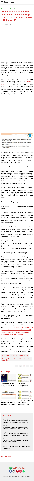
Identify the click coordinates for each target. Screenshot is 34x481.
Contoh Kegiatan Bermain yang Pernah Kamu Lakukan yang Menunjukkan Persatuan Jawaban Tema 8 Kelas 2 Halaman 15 (8, 402)
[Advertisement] (17, 43)
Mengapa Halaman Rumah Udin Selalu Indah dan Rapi (15, 359)
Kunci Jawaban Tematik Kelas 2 (10, 9)
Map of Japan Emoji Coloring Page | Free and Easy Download (16, 447)
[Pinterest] (17, 471)
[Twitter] (13, 471)
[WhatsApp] (23, 471)
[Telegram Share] (27, 366)
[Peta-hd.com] (17, 468)
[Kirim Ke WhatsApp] (31, 366)
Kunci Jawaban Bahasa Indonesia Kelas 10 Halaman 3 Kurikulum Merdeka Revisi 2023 (15, 434)
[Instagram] (20, 471)
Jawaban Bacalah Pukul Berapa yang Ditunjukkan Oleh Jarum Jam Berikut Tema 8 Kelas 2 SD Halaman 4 (25, 402)
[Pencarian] (32, 2)
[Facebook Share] (16, 366)
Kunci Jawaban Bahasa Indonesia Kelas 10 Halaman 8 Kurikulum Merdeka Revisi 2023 (15, 421)
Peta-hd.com (9, 2)
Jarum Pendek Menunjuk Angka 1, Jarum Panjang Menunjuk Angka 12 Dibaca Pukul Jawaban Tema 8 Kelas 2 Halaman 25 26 (25, 385)
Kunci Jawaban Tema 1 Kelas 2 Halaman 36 (15, 355)
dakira (6, 23)
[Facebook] (10, 471)
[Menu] (2, 2)
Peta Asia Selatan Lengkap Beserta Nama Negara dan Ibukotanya (15, 440)
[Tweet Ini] (20, 366)
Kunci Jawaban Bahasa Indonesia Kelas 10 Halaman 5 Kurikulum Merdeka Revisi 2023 (15, 428)
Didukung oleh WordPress (11, 476)
